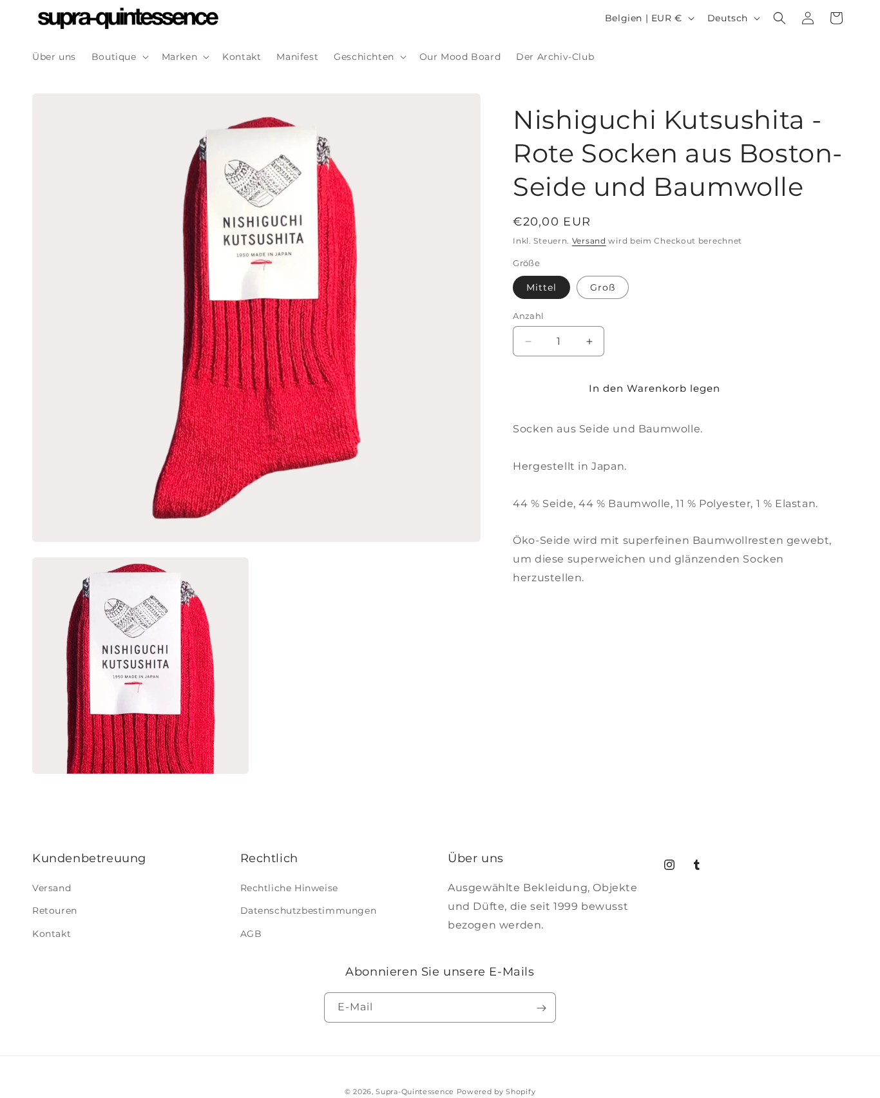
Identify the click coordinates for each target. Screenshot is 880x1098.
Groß (602, 287)
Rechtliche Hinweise (289, 888)
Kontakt (51, 933)
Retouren (54, 911)
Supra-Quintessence (415, 1091)
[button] (119, 56)
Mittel (541, 287)
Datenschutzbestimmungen (308, 911)
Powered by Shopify (496, 1091)
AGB (251, 933)
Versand (589, 241)
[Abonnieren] (541, 1008)
